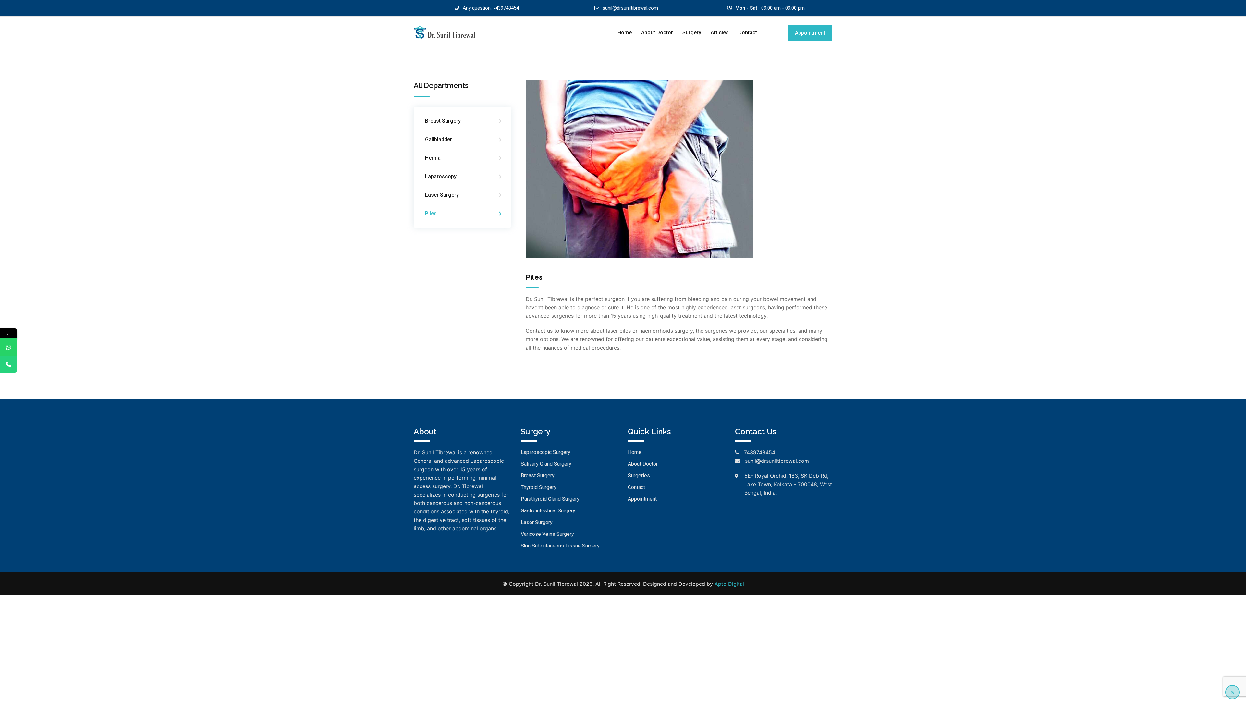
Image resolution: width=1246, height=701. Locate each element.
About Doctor (657, 33)
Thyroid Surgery (538, 487)
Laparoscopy (441, 176)
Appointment (810, 33)
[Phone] (8, 364)
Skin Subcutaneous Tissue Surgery (560, 546)
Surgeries (639, 476)
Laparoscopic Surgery (545, 452)
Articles (720, 33)
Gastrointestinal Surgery (548, 511)
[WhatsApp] (8, 347)
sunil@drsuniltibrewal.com (630, 8)
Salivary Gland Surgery (546, 464)
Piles (431, 213)
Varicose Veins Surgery (547, 534)
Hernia (433, 158)
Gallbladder (438, 139)
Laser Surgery (442, 195)
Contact (747, 33)
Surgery (691, 33)
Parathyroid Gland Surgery (550, 499)
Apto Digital (729, 584)
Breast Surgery (443, 121)
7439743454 (506, 8)
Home (624, 33)
